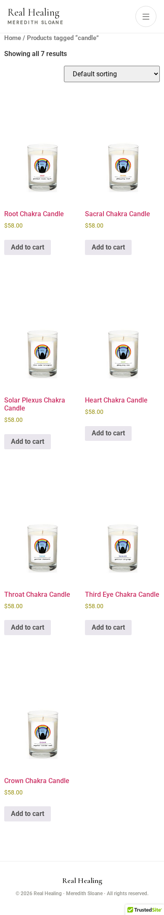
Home (12, 38)
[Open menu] (145, 16)
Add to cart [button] (27, 247)
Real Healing (82, 880)
